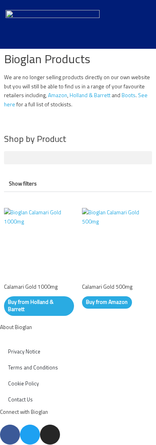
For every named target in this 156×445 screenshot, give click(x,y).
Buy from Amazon (107, 302)
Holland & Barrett (90, 95)
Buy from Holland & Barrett (31, 305)
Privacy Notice (24, 351)
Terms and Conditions (33, 367)
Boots (129, 95)
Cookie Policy (23, 383)
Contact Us (20, 399)
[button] (78, 157)
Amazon (57, 95)
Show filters (23, 184)
